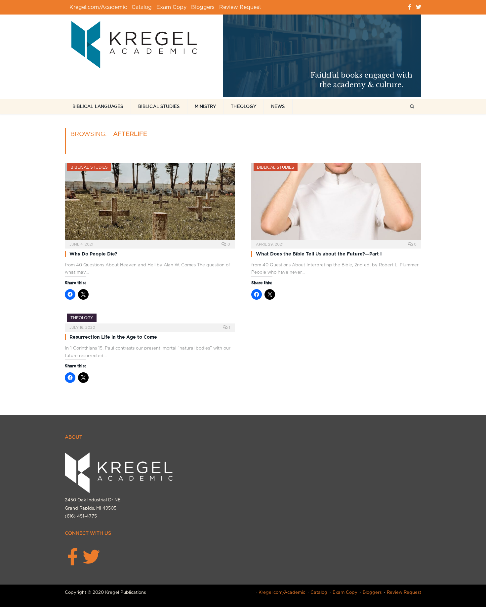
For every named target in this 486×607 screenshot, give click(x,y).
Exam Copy (171, 7)
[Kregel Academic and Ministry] (137, 43)
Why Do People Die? (93, 253)
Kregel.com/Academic (98, 7)
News (278, 106)
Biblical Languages (97, 106)
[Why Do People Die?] (150, 203)
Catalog (142, 7)
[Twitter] (418, 7)
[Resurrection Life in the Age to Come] (150, 320)
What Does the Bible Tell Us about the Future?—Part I (319, 253)
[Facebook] (409, 7)
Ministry (205, 106)
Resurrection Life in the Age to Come (113, 337)
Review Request (240, 7)
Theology (243, 106)
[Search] (412, 106)
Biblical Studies (159, 106)
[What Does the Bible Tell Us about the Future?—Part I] (336, 203)
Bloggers (203, 7)
